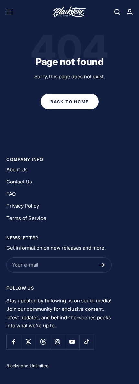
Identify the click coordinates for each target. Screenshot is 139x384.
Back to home (69, 101)
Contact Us (19, 182)
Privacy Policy (22, 206)
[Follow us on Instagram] (57, 342)
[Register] (102, 265)
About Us (16, 169)
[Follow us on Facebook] (13, 342)
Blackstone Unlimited (27, 365)
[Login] (130, 12)
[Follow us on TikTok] (86, 342)
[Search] (117, 12)
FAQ (11, 194)
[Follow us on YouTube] (72, 342)
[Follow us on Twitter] (28, 342)
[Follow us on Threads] (43, 342)
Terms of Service (26, 218)
